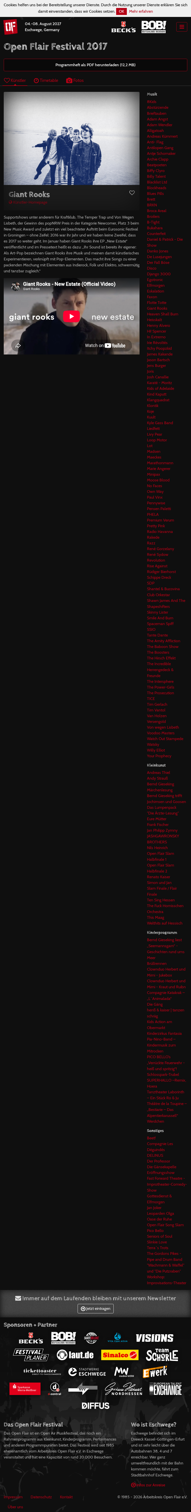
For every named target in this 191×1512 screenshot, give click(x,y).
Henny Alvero (158, 325)
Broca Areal (156, 210)
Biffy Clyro (156, 170)
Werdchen (155, 1121)
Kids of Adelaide (160, 388)
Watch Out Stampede (165, 738)
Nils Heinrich (157, 847)
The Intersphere (160, 681)
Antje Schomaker (161, 153)
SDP (150, 583)
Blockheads (156, 187)
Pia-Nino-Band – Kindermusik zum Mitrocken (161, 1045)
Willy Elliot (156, 750)
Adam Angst (157, 119)
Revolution (156, 560)
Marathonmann (160, 463)
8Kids (151, 101)
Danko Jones (157, 251)
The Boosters (158, 652)
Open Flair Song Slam (165, 1224)
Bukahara (155, 228)
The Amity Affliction (163, 641)
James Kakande (160, 354)
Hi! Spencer (156, 331)
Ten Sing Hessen (161, 900)
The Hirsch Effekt (161, 658)
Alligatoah (155, 130)
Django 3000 (159, 274)
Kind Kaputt (156, 394)
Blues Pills (155, 193)
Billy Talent (156, 176)
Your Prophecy (159, 756)
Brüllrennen (157, 963)
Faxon (152, 296)
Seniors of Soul (159, 1236)
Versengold (156, 721)
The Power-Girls (160, 687)
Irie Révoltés (157, 342)
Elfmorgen (156, 285)
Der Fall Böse (158, 262)
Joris (150, 371)
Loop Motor (157, 440)
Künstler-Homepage (29, 202)
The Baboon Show (163, 646)
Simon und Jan (159, 882)
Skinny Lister (157, 612)
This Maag (155, 917)
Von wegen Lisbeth (163, 727)
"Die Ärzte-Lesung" (163, 813)
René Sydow (157, 554)
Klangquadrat (158, 400)
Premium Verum (160, 520)
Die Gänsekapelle (161, 1166)
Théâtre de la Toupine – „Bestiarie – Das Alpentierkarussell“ (167, 1109)
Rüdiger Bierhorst (161, 571)
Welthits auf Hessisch (165, 923)
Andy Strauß (157, 778)
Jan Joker (154, 1207)
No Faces (154, 485)
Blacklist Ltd (157, 182)
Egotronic (155, 279)
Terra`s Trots (157, 1247)
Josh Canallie (158, 377)
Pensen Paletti (159, 508)
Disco (151, 268)
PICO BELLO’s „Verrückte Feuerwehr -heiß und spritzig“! (166, 1062)
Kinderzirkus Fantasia (164, 1033)
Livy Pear (154, 434)
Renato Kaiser (158, 876)
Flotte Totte (156, 302)
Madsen (153, 451)
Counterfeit (156, 233)
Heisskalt (154, 319)
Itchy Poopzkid (159, 348)
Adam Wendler (159, 124)
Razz (151, 543)
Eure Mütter (156, 818)
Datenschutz (41, 1497)
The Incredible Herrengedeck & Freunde (160, 669)
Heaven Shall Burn (162, 314)
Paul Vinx (155, 497)
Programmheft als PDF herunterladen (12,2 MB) (95, 64)
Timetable (48, 80)
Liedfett (153, 428)
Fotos (78, 80)
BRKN (152, 205)
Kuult (151, 417)
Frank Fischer (158, 824)
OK (121, 11)
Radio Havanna (160, 531)
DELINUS (155, 1155)
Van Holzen (157, 715)
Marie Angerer (158, 468)
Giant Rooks (157, 308)
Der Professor (158, 1161)
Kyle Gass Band (160, 422)
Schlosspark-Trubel (163, 1074)
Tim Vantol (156, 710)
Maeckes (154, 457)
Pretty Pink (156, 525)
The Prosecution (160, 693)
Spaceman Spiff (160, 623)
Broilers (153, 216)
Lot (149, 445)
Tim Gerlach (157, 704)
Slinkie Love (157, 1242)
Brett (151, 199)
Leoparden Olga (160, 1213)
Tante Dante (157, 635)
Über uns (15, 1507)
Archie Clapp (157, 159)
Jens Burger (156, 365)
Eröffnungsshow (161, 1172)
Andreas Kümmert (162, 136)
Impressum (13, 1497)
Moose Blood (158, 480)
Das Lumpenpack (161, 807)
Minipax (153, 474)
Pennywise (156, 503)
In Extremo (156, 337)
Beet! (151, 1138)
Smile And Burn (160, 618)
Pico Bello (155, 1230)
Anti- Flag (155, 142)
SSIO (151, 629)
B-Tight (153, 222)
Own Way (155, 491)
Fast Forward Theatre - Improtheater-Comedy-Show (167, 1184)
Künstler (18, 80)
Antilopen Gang (160, 147)
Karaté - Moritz (159, 382)
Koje (150, 411)
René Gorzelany (160, 548)
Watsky (153, 744)
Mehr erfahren (141, 11)
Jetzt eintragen (97, 1308)
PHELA (153, 514)
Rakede (153, 537)
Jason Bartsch (158, 359)
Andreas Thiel (158, 772)
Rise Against (157, 566)
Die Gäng (155, 1004)
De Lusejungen (159, 256)
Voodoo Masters (161, 733)
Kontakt (66, 1497)
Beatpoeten (157, 165)
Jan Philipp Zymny (162, 830)
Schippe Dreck (159, 577)
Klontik (152, 405)
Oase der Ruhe (159, 1219)
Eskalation (155, 291)
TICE (151, 698)
